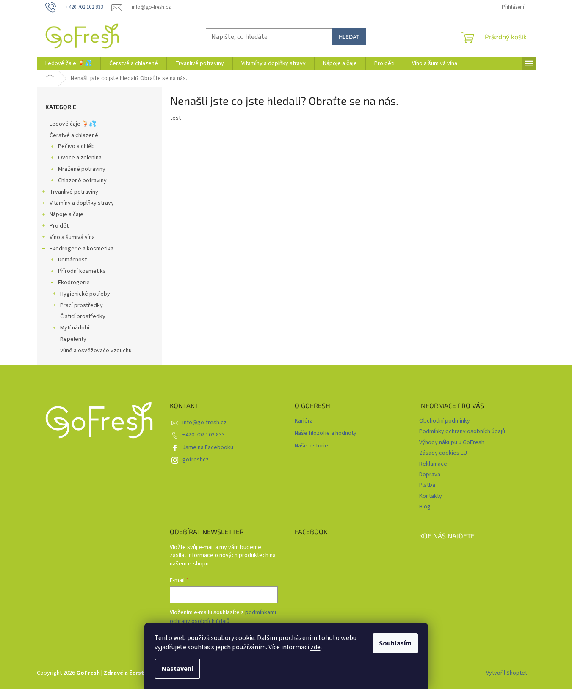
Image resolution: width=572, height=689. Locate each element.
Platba (427, 485)
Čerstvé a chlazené (74, 135)
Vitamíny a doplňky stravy (82, 203)
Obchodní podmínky (444, 421)
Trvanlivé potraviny (74, 192)
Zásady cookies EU (443, 453)
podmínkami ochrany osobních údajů (223, 616)
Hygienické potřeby (85, 294)
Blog (425, 506)
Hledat (349, 36)
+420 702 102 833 (203, 435)
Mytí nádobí (74, 328)
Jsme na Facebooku (207, 447)
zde (315, 647)
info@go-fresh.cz (204, 422)
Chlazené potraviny (82, 180)
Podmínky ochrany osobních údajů (462, 431)
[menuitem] (68, 63)
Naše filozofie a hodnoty (325, 433)
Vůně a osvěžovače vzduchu (96, 350)
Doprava (429, 474)
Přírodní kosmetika (82, 271)
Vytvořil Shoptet (506, 673)
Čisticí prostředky (82, 316)
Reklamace (433, 464)
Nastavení (177, 668)
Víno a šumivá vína (72, 237)
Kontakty (430, 496)
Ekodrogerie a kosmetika (81, 248)
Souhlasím (395, 643)
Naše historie (311, 446)
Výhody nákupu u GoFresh (451, 442)
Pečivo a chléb (76, 146)
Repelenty (73, 339)
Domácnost (72, 259)
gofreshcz (195, 460)
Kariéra (304, 421)
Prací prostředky (81, 305)
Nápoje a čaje (66, 214)
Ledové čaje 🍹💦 (73, 124)
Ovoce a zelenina (80, 158)
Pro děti (60, 226)
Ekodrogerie (74, 282)
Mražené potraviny (81, 169)
